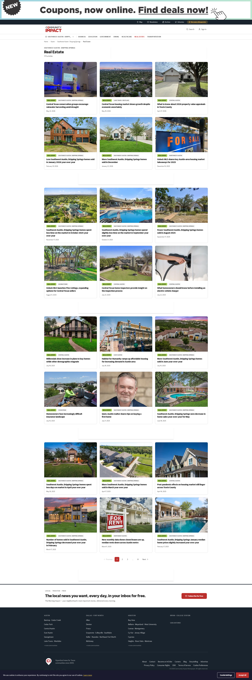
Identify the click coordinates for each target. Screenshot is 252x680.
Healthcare (127, 37)
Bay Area (131, 620)
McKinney (89, 641)
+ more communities (50, 645)
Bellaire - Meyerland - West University (142, 624)
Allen (88, 620)
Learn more (87, 675)
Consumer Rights (163, 665)
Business (82, 37)
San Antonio (175, 623)
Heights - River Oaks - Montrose (140, 641)
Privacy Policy (149, 665)
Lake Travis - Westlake (52, 641)
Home (46, 41)
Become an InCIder (165, 662)
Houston (132, 615)
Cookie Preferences (200, 665)
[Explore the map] (126, 10)
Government (105, 37)
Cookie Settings (226, 675)
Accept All (242, 675)
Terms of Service (184, 665)
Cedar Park (48, 624)
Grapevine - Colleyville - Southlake (99, 633)
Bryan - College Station (180, 615)
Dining (116, 37)
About (144, 662)
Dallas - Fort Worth (94, 615)
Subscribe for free (195, 596)
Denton (89, 624)
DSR (174, 665)
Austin (53, 41)
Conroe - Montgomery (136, 628)
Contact (152, 662)
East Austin (48, 633)
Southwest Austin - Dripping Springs (68, 41)
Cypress (131, 637)
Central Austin (49, 628)
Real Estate (140, 37)
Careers (178, 662)
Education (92, 37)
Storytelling (193, 662)
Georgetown (48, 637)
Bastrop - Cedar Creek (52, 620)
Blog (185, 662)
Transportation (154, 37)
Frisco (88, 628)
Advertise (204, 661)
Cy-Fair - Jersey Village (136, 633)
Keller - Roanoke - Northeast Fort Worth (101, 637)
